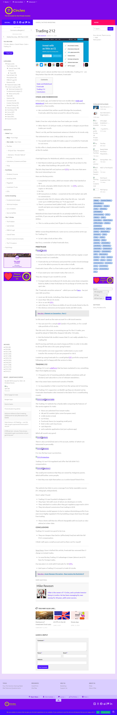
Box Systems (108, 262)
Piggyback (10, 183)
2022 (8, 354)
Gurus (9, 112)
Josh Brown (97, 245)
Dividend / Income (12, 174)
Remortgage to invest (11, 391)
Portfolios (10, 110)
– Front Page (12, 138)
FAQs (8, 166)
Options (9, 98)
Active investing (48, 22)
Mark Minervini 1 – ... (106, 107)
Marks (103, 240)
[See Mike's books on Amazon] (17, 22)
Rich (95, 271)
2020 (8, 358)
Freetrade (40, 86)
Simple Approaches (98, 262)
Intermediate (19, 2)
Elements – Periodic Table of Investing (15, 156)
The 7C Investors (12, 243)
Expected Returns (99, 228)
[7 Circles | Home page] (18, 11)
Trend (103, 257)
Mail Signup (103, 190)
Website (39, 659)
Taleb (104, 234)
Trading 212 (41, 89)
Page (9, 133)
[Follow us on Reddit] (23, 22)
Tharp (95, 237)
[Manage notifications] (113, 711)
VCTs (107, 214)
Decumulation (11, 108)
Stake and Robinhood (44, 84)
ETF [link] (59, 324)
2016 (8, 367)
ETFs (8, 191)
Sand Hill (96, 242)
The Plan (9, 146)
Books (9, 114)
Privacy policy (105, 712)
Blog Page (9, 53)
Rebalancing (106, 245)
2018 (8, 362)
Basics (7, 2)
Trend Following (103, 265)
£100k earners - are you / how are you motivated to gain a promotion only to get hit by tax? (16, 430)
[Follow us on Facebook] (20, 22)
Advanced (32, 2)
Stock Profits (97, 248)
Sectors (96, 231)
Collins (102, 237)
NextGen (109, 257)
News (9, 116)
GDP (95, 254)
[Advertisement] (17, 312)
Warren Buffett (11, 213)
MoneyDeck (10, 77)
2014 (8, 371)
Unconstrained (106, 251)
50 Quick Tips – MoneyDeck (16, 150)
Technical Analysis (14, 89)
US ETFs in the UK (59, 622)
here (79, 290)
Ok (98, 712)
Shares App (75, 622)
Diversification (98, 203)
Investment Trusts (12, 187)
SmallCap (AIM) (11, 178)
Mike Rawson (41, 36)
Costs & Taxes (13, 68)
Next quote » (97, 40)
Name (39, 653)
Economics (10, 119)
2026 (8, 347)
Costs (38, 22)
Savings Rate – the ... (106, 159)
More (86, 697)
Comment (40, 640)
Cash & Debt (10, 75)
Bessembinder (104, 231)
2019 (8, 360)
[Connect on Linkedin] (29, 22)
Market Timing (11, 105)
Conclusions (41, 92)
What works (12, 94)
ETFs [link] (67, 169)
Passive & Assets (12, 85)
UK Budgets (97, 211)
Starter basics (9, 401)
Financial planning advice (12, 405)
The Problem (11, 66)
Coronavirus (10, 101)
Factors (107, 223)
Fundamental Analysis (13, 91)
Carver (106, 206)
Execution (96, 251)
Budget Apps (9, 396)
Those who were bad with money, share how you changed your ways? (17, 437)
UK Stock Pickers (103, 268)
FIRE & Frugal (11, 80)
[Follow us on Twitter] (14, 22)
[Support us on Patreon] (26, 22)
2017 (8, 365)
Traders (109, 259)
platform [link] (53, 368)
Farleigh (96, 259)
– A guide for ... (104, 129)
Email (65, 653)
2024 (8, 349)
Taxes (11, 73)
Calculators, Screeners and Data (16, 161)
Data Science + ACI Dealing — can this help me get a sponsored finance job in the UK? (16, 421)
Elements (9, 82)
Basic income (103, 254)
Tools (8, 96)
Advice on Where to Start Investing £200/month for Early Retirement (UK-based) (16, 412)
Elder (108, 228)
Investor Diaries (11, 103)
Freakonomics (107, 248)
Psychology (8, 247)
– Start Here (14, 142)
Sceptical (96, 240)
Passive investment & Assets (15, 239)
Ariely (103, 217)
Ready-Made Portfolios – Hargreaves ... (104, 151)
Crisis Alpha (97, 220)
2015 (8, 369)
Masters (102, 259)
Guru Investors (11, 209)
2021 (8, 356)
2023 (8, 351)
